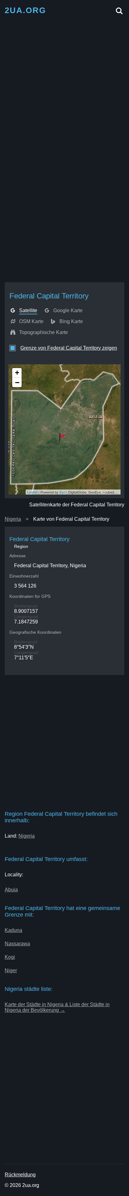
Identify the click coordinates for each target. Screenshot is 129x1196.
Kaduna (13, 930)
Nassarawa (17, 943)
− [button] (17, 382)
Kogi (10, 957)
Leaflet (32, 492)
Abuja (11, 889)
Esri (62, 492)
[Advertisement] (64, 83)
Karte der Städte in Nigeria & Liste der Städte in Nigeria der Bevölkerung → (57, 1007)
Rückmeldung (20, 1174)
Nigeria (13, 519)
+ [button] (17, 373)
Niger (11, 970)
